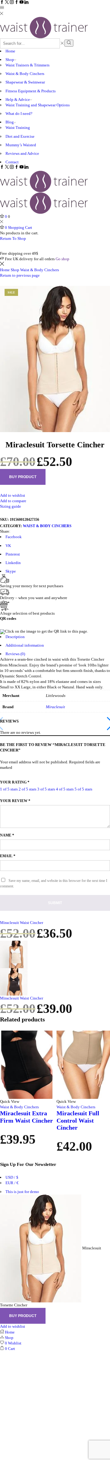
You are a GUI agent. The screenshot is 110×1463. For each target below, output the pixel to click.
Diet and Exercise (20, 136)
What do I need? (19, 113)
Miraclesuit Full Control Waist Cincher (78, 1120)
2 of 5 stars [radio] (27, 789)
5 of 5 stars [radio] (83, 789)
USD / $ (12, 1177)
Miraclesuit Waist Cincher (21, 922)
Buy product (22, 477)
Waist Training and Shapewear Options (38, 105)
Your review (15, 801)
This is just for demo (22, 1191)
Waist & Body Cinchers (25, 73)
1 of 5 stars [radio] (9, 789)
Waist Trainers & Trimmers (28, 65)
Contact (12, 162)
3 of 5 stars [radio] (46, 789)
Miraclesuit (55, 707)
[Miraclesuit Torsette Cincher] (40, 1248)
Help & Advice (18, 99)
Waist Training (18, 127)
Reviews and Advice (22, 153)
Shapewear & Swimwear (25, 82)
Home (10, 51)
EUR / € (12, 1183)
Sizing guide (10, 506)
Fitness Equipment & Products (31, 91)
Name (7, 835)
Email (7, 856)
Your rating (14, 782)
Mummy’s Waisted (21, 145)
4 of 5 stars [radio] (65, 789)
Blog (10, 122)
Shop (10, 59)
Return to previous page (20, 275)
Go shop (62, 259)
